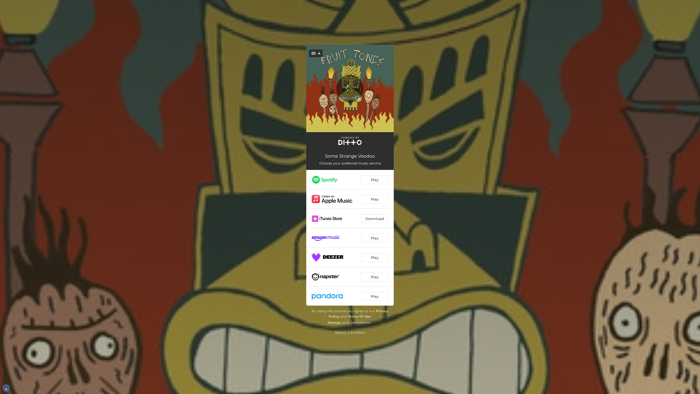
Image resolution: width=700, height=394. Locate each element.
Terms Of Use (359, 316)
